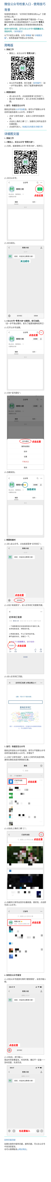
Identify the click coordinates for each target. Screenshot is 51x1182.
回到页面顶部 (9, 1140)
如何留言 (18, 31)
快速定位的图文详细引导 (32, 127)
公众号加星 (20, 109)
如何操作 (37, 83)
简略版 (28, 35)
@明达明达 (21, 1149)
